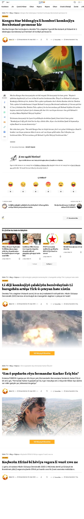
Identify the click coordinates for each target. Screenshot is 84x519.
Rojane (5, 243)
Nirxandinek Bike (73, 218)
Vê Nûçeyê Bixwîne (42, 353)
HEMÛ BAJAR (30, 147)
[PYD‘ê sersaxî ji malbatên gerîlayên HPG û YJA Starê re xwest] (52, 238)
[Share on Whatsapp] (4, 112)
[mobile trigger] (4, 2)
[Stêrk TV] (42, 2)
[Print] (4, 131)
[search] (74, 2)
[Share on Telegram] (4, 117)
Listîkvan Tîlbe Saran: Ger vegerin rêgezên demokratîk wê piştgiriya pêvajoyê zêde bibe (31, 251)
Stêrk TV (11, 39)
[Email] (4, 122)
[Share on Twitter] (4, 107)
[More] (4, 136)
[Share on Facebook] (4, 102)
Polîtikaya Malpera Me (42, 165)
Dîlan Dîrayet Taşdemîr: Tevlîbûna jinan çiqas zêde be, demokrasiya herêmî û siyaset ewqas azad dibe (11, 251)
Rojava (5, 16)
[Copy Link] (4, 127)
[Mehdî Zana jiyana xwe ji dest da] (73, 238)
